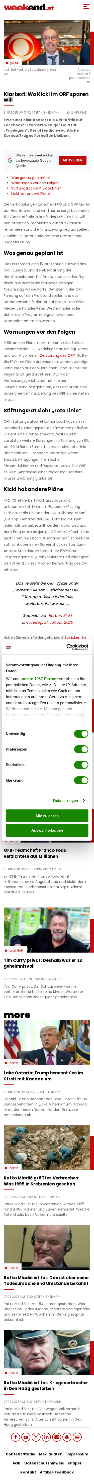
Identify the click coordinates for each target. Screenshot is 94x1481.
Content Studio (20, 1454)
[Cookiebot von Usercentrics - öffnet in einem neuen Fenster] (67, 647)
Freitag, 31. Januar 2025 (51, 622)
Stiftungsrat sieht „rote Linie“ (36, 188)
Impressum (77, 1454)
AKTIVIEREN (72, 160)
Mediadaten (51, 1454)
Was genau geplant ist (31, 177)
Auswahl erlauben (47, 830)
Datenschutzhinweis (44, 1463)
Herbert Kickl (60, 615)
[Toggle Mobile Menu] (86, 6)
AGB (17, 1463)
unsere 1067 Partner (39, 679)
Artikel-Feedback (57, 1472)
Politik (14, 63)
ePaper (75, 1463)
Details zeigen (65, 800)
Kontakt (28, 1472)
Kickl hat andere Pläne (30, 193)
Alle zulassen (47, 816)
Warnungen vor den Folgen (35, 183)
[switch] (81, 749)
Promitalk (16, 951)
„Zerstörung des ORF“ (57, 355)
